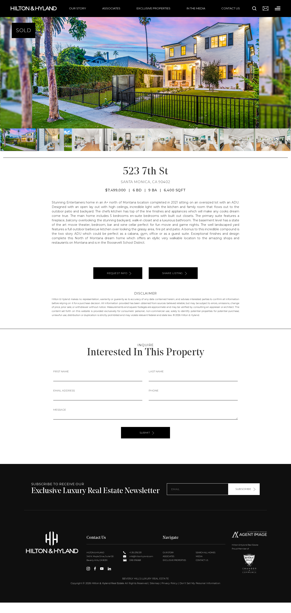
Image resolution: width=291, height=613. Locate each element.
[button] (5, 75)
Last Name (156, 371)
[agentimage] (249, 535)
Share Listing (172, 273)
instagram (88, 568)
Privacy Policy (169, 583)
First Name (61, 371)
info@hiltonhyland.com (141, 556)
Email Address (64, 390)
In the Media (196, 8)
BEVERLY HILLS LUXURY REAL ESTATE (145, 578)
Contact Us (230, 8)
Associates (111, 8)
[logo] (52, 542)
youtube (102, 568)
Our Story (77, 8)
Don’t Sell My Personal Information (200, 583)
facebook (95, 568)
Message (59, 409)
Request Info (117, 273)
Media (199, 556)
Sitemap (155, 583)
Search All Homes (205, 552)
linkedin (109, 568)
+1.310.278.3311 (135, 552)
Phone (153, 390)
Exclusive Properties (153, 8)
